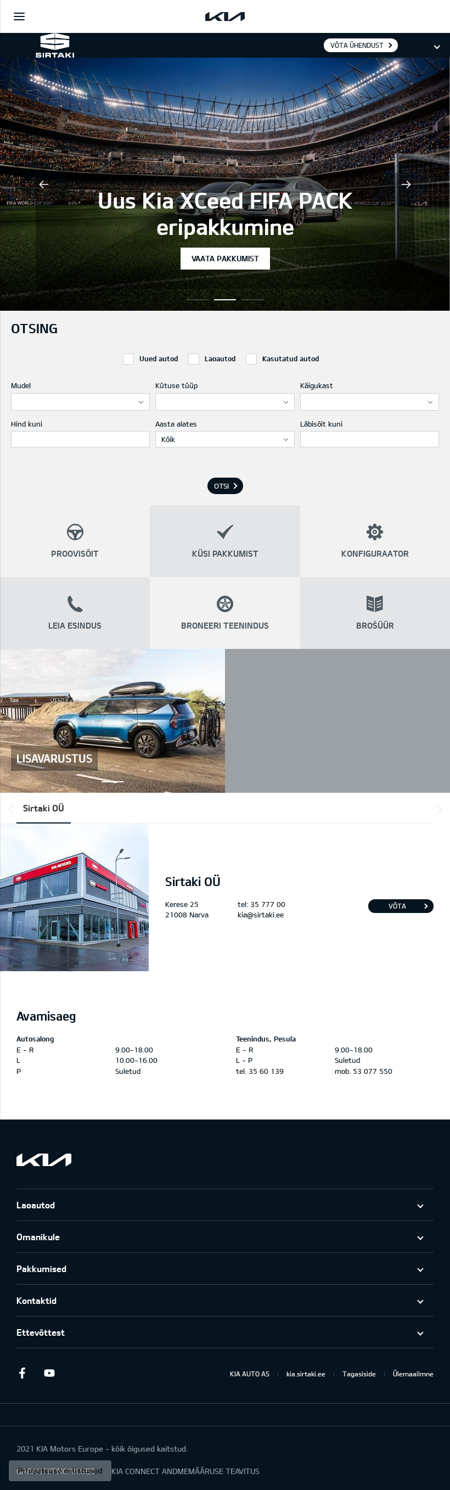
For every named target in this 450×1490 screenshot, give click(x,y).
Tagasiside (359, 1373)
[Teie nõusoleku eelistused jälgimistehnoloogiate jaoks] (60, 1470)
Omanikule (38, 1236)
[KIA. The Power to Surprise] (43, 1160)
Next (406, 184)
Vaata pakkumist (225, 258)
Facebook (21, 1373)
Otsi (221, 485)
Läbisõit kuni (321, 423)
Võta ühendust (357, 45)
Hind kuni (26, 423)
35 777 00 (267, 904)
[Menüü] (19, 16)
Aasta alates (176, 423)
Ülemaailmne (413, 1373)
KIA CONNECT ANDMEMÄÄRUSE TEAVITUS (185, 1471)
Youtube (49, 1373)
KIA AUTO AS (249, 1373)
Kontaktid (36, 1300)
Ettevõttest (40, 1332)
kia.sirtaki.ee (305, 1373)
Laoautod (35, 1205)
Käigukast (316, 385)
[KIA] (225, 16)
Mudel (21, 385)
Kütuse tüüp (176, 385)
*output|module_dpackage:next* (436, 809)
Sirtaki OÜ (43, 808)
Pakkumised (41, 1268)
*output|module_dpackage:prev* (13, 809)
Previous (44, 184)
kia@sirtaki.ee (261, 914)
